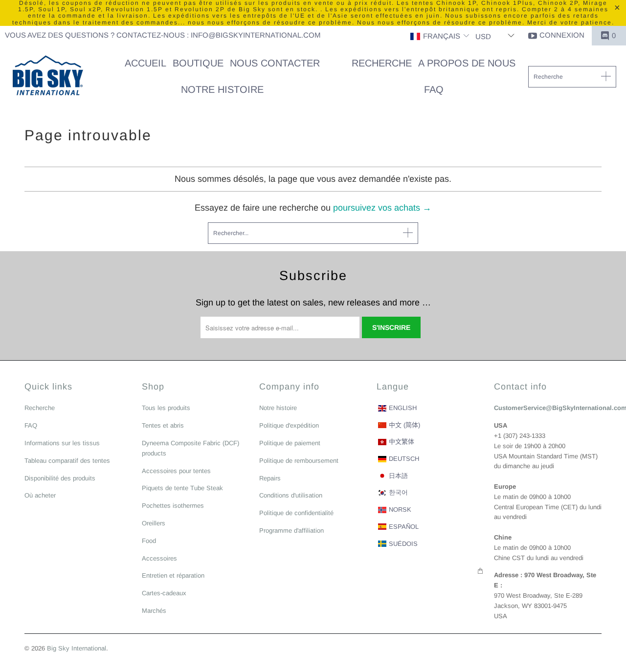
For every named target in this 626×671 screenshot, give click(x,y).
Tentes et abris (163, 425)
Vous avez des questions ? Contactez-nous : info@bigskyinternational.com (163, 35)
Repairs (270, 478)
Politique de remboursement (298, 460)
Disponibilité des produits (59, 478)
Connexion (561, 35)
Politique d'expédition (289, 425)
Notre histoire (278, 407)
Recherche (39, 407)
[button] (440, 36)
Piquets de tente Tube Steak (182, 488)
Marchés (154, 610)
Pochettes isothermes (173, 505)
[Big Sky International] (48, 76)
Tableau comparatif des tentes (67, 460)
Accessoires (159, 558)
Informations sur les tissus (62, 443)
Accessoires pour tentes (176, 471)
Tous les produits (166, 407)
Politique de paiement (289, 443)
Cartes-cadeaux (164, 593)
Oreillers (153, 523)
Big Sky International (76, 648)
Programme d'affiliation (291, 530)
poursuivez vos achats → (382, 208)
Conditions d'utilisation (290, 495)
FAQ (30, 425)
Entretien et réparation (173, 575)
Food (149, 540)
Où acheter (40, 495)
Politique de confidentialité (296, 513)
